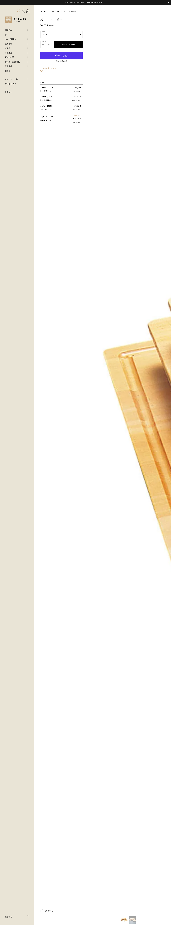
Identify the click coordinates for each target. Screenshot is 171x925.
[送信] (28, 916)
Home (43, 12)
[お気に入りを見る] (18, 6)
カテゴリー (54, 12)
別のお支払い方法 (61, 61)
